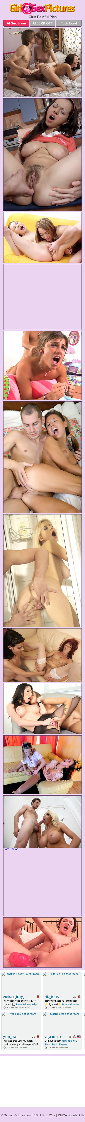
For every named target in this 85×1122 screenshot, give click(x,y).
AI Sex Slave (16, 23)
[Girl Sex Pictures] (42, 8)
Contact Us (77, 1115)
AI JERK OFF (42, 23)
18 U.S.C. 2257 (44, 1115)
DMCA (62, 1115)
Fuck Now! (69, 23)
